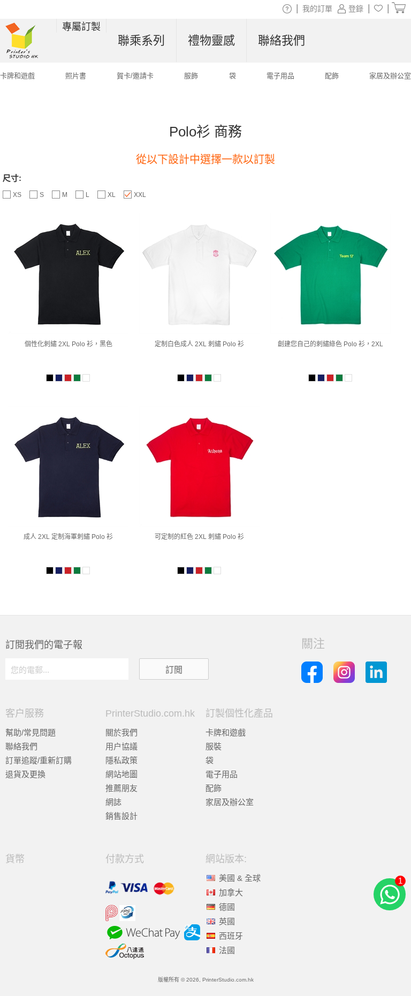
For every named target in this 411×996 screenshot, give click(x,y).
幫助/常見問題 (30, 732)
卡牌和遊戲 (226, 732)
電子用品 (222, 774)
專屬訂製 (81, 26)
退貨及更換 (25, 774)
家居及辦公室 (230, 802)
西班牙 (231, 935)
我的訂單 (317, 8)
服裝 (214, 746)
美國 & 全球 (240, 878)
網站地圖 (121, 774)
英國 (227, 921)
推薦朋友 (121, 788)
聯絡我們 (21, 746)
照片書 (75, 76)
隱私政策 (121, 760)
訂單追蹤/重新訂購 (38, 760)
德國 (227, 906)
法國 (227, 950)
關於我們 (121, 732)
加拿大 (231, 892)
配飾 (214, 788)
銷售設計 (121, 815)
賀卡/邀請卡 (135, 76)
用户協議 (121, 746)
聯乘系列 (141, 40)
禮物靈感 (211, 40)
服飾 (191, 76)
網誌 (113, 802)
